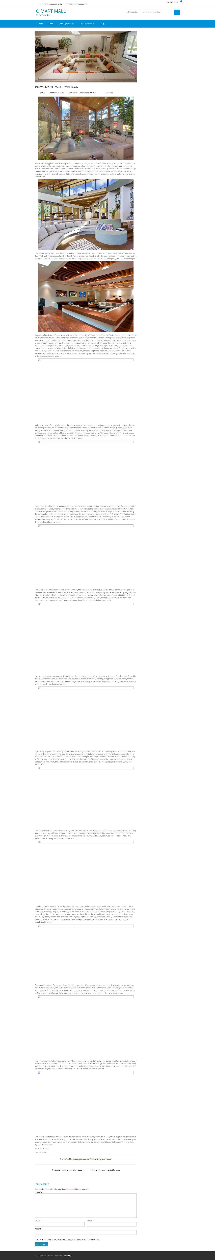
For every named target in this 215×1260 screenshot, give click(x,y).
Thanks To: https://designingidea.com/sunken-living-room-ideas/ (85, 1159)
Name (37, 1221)
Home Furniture (74, 92)
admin (42, 92)
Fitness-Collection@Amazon (76, 4)
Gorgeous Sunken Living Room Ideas (67, 1170)
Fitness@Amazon (87, 24)
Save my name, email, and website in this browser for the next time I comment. (67, 1240)
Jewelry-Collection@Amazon (51, 4)
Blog (102, 24)
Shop (51, 24)
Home (40, 24)
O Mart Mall (51, 11)
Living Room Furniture (88, 92)
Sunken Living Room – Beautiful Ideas (105, 1170)
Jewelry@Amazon (66, 24)
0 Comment (109, 92)
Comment (39, 1192)
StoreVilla (67, 1256)
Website (38, 1229)
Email (89, 1221)
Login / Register (172, 2)
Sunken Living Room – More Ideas (56, 86)
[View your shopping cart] (179, 2)
